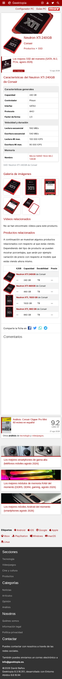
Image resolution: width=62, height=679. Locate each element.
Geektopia (19, 3)
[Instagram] (42, 2)
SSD (40, 48)
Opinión (6, 601)
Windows (38, 536)
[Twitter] (53, 2)
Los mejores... (18, 71)
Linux (7, 541)
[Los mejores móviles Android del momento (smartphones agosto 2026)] (31, 498)
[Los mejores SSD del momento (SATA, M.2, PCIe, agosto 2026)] (6, 64)
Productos (29, 48)
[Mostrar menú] (4, 3)
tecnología (25, 435)
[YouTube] (47, 2)
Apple (55, 530)
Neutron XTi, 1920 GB (26, 297)
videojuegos (37, 435)
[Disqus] (31, 378)
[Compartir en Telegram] (46, 328)
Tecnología (8, 559)
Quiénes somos (10, 620)
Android (21, 530)
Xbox (7, 536)
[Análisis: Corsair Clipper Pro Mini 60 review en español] (6, 425)
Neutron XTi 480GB (25, 286)
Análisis (6, 607)
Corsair (28, 43)
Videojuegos (9, 564)
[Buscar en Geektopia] (58, 2)
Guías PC (41, 8)
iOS (32, 530)
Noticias (6, 589)
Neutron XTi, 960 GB (26, 309)
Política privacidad (12, 632)
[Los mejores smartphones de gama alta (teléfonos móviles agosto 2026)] (31, 450)
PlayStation (21, 536)
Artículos (7, 595)
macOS (52, 536)
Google (43, 530)
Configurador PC (24, 8)
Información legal (11, 626)
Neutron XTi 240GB (38, 38)
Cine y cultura (9, 570)
